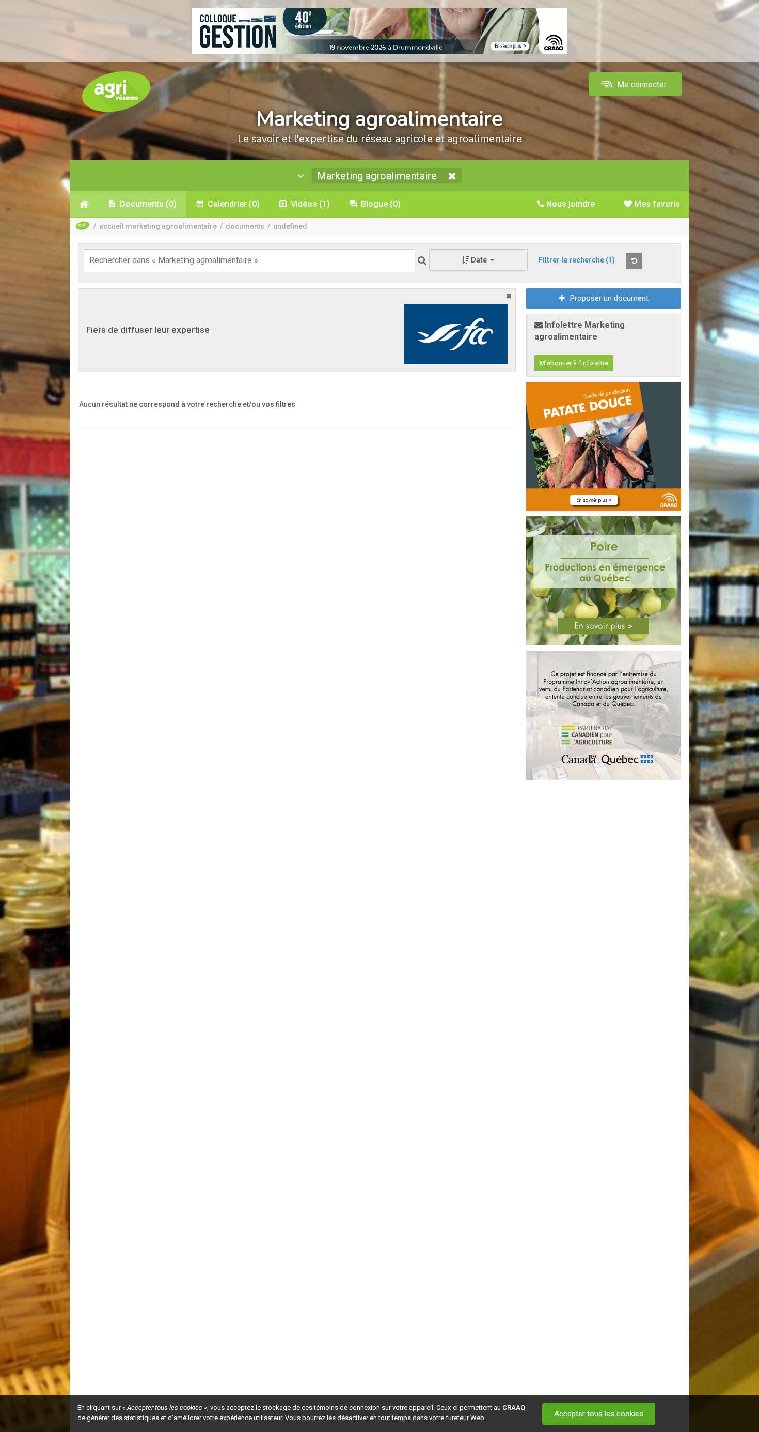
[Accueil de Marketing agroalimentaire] (84, 204)
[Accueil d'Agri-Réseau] (116, 91)
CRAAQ (513, 1407)
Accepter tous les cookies (598, 1414)
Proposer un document (609, 298)
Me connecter (641, 84)
